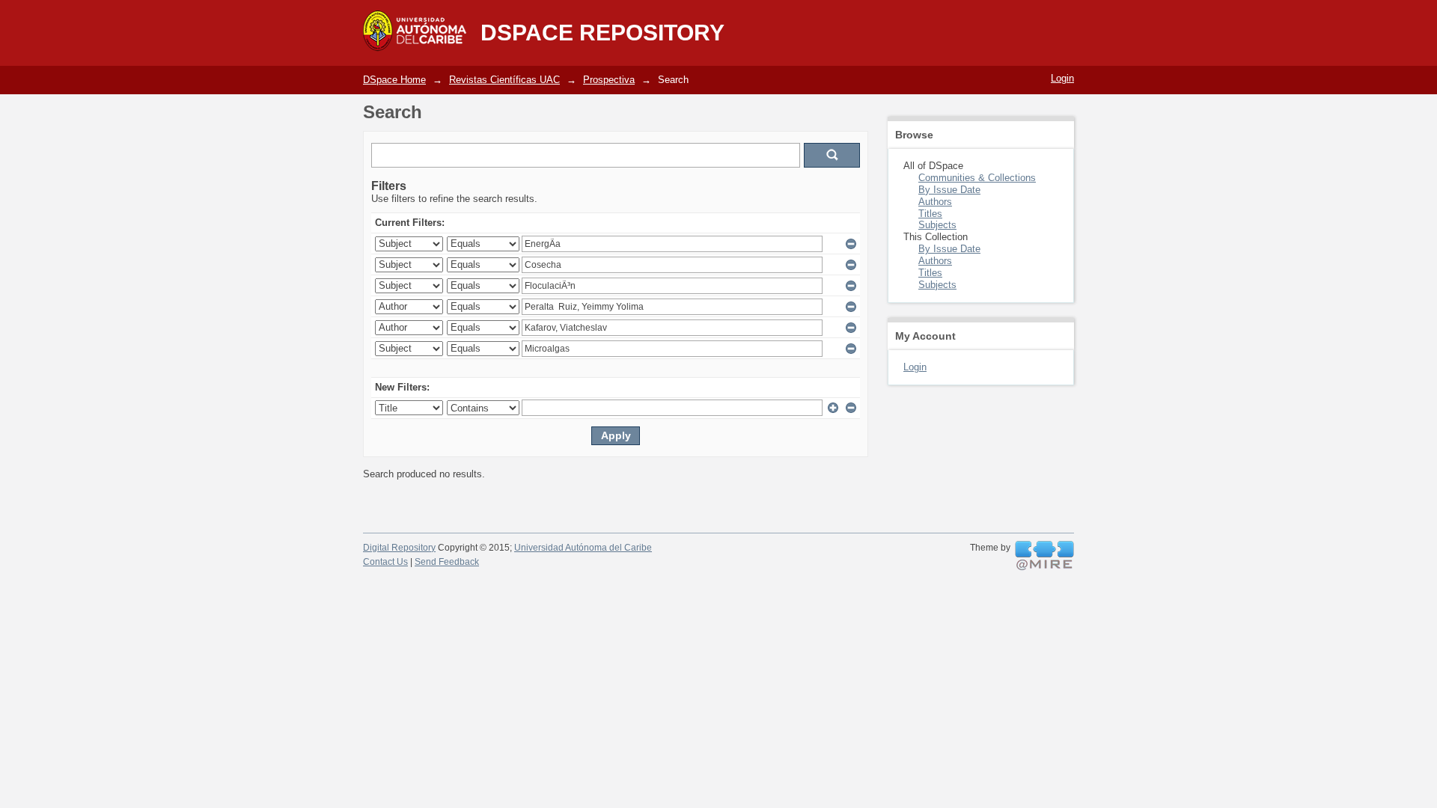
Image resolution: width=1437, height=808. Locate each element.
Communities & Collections (977, 177)
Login (1062, 78)
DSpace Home (394, 79)
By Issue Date (949, 189)
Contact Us (385, 562)
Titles (930, 213)
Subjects (937, 224)
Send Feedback (447, 562)
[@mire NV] (1044, 556)
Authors (935, 201)
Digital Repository (399, 547)
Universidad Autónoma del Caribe (583, 547)
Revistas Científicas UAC (504, 79)
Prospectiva (609, 79)
